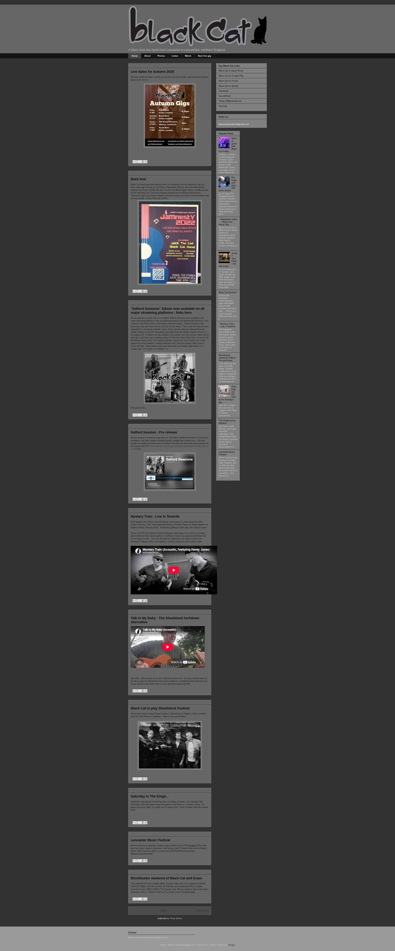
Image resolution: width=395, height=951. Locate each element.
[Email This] (134, 161)
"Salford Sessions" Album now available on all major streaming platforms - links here (167, 311)
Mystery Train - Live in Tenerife (155, 516)
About (147, 56)
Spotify (145, 80)
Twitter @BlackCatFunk (230, 101)
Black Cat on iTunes (228, 81)
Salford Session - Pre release (154, 432)
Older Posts (202, 910)
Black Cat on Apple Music (231, 70)
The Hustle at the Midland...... (227, 421)
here (202, 346)
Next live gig (204, 56)
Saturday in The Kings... (150, 796)
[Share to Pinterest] (145, 161)
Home (135, 56)
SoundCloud (225, 96)
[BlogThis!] (137, 161)
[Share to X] (139, 161)
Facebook (223, 91)
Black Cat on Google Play (231, 75)
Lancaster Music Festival (150, 840)
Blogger (231, 945)
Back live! (138, 179)
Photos (161, 56)
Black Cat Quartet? (228, 292)
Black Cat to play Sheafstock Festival (160, 708)
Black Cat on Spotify (228, 86)
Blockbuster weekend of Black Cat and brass (166, 878)
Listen (175, 56)
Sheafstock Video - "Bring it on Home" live (228, 222)
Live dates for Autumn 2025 (152, 72)
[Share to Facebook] (142, 161)
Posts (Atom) (176, 918)
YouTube (223, 106)
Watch (188, 56)
